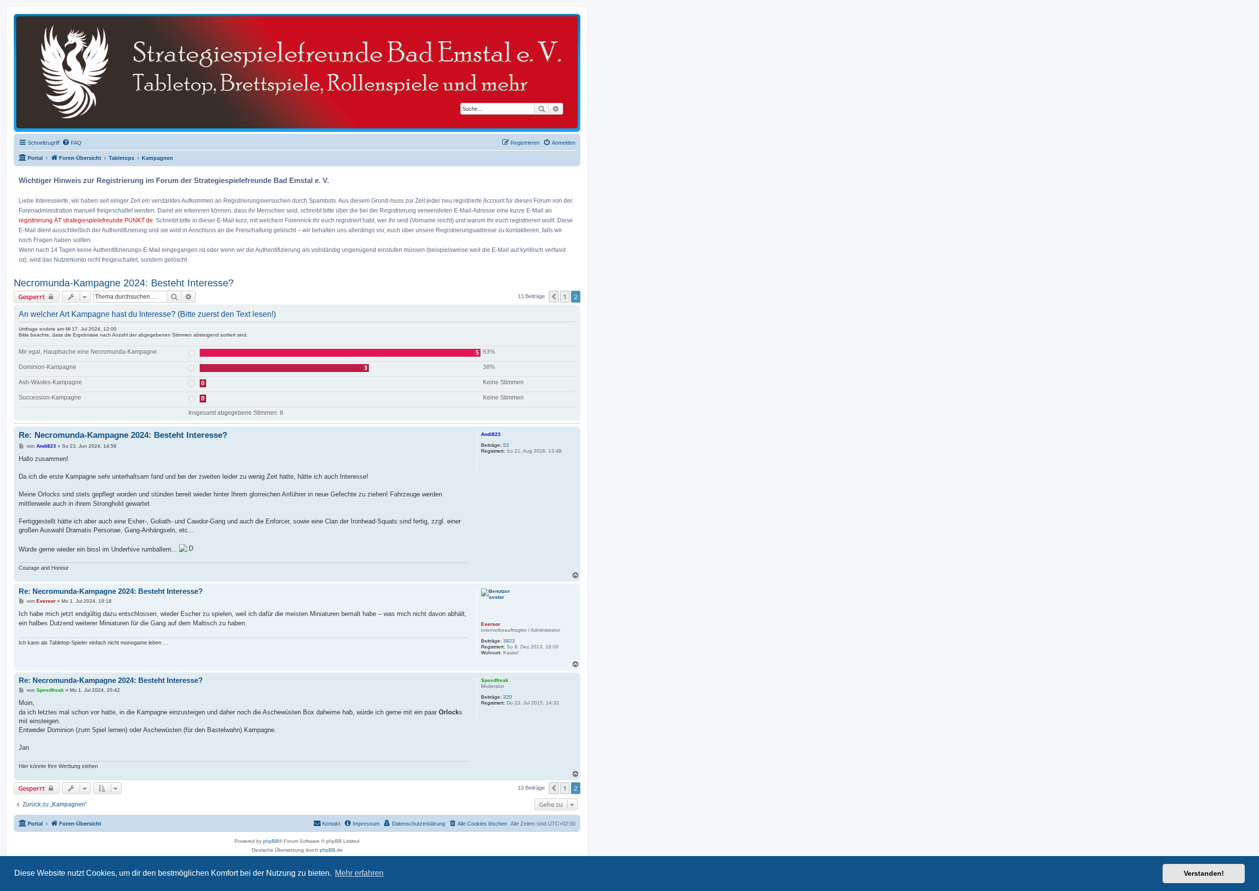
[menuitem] (72, 143)
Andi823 (491, 434)
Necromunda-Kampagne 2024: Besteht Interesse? (124, 282)
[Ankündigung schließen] (574, 177)
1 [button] (565, 296)
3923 (509, 641)
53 (506, 445)
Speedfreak (495, 680)
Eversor (490, 624)
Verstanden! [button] (1204, 873)
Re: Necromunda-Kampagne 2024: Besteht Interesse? (123, 435)
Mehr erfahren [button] (359, 873)
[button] (554, 297)
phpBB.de (331, 850)
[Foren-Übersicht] (297, 72)
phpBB (271, 841)
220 (507, 697)
